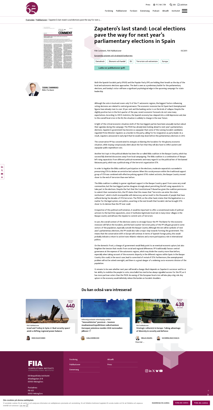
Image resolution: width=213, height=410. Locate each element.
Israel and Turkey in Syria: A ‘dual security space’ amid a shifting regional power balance (48, 329)
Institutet (176, 11)
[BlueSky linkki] (157, 370)
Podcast (156, 11)
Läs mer (22, 406)
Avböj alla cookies (181, 403)
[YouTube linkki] (161, 370)
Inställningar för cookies (160, 403)
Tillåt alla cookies (201, 403)
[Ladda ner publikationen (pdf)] (58, 48)
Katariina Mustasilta (170, 338)
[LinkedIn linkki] (150, 370)
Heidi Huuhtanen (38, 338)
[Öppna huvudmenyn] (184, 11)
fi (157, 4)
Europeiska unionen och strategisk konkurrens (113, 55)
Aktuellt (165, 11)
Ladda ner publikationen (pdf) (111, 68)
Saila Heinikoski (92, 338)
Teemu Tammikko (50, 87)
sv (160, 4)
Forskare (133, 11)
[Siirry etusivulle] (37, 8)
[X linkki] (153, 370)
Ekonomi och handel (117, 61)
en (164, 4)
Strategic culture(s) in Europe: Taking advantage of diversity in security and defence (158, 329)
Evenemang (145, 11)
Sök (174, 4)
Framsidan (30, 20)
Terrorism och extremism (147, 61)
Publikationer (121, 11)
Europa (165, 61)
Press (148, 4)
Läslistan (183, 4)
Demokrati (100, 61)
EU (131, 61)
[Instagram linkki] (146, 370)
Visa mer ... (139, 342)
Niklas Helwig (146, 338)
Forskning (109, 11)
